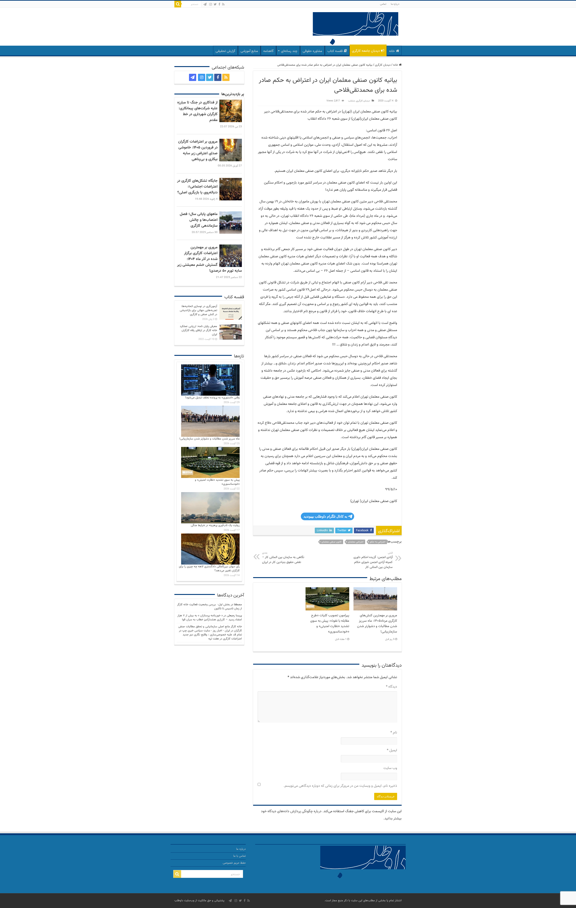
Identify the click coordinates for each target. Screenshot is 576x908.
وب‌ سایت (390, 768)
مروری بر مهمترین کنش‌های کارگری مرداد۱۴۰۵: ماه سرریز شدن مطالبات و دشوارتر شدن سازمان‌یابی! (377, 623)
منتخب (351, 101)
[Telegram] (205, 4)
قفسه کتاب (335, 51)
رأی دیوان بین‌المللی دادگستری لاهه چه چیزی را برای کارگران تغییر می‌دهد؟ (209, 568)
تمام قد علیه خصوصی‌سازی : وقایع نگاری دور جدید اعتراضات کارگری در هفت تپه (212, 636)
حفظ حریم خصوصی (234, 863)
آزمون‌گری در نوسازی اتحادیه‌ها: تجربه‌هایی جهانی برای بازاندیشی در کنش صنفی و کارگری (198, 310)
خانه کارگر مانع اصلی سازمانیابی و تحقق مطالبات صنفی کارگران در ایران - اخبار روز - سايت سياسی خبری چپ (210, 628)
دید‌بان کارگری (383, 65)
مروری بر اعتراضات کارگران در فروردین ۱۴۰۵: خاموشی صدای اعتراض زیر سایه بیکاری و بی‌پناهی (198, 150)
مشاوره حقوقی (312, 51)
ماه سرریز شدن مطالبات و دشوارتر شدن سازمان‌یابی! (209, 439)
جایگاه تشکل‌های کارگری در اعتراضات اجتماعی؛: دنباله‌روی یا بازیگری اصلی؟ (197, 186)
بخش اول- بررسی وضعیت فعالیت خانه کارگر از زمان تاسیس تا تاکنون (209, 606)
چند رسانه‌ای (289, 51)
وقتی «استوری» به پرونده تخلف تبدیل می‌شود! (212, 397)
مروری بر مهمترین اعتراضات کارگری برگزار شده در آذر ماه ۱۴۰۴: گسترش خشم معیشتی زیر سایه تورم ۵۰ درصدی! (209, 259)
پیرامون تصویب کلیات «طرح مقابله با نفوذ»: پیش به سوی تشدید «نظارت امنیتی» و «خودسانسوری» (329, 623)
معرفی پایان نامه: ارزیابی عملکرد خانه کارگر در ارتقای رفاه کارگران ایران (198, 330)
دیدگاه (391, 687)
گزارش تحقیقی (225, 51)
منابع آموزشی (249, 51)
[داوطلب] (355, 29)
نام (393, 732)
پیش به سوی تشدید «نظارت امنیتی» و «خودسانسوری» (217, 482)
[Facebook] (219, 4)
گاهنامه (268, 51)
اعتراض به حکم (377, 542)
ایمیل (392, 750)
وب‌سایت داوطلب (184, 900)
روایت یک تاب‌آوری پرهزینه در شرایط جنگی (215, 525)
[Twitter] (215, 4)
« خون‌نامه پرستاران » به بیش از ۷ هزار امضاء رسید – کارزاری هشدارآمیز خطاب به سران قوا (209, 617)
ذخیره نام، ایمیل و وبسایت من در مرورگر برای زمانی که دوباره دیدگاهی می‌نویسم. (340, 786)
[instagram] (210, 4)
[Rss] (223, 4)
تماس (383, 4)
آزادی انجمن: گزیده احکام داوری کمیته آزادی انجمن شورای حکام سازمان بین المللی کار (373, 560)
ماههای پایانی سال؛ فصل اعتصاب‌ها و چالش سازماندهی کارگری (199, 220)
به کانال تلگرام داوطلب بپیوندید (325, 516)
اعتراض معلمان (356, 542)
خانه (392, 51)
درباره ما (395, 4)
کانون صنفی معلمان (332, 542)
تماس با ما (239, 856)
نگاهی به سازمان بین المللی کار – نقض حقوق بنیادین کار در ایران (283, 558)
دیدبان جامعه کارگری (366, 51)
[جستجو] (177, 4)
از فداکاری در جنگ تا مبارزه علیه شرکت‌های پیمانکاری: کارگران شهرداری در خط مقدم (197, 111)
